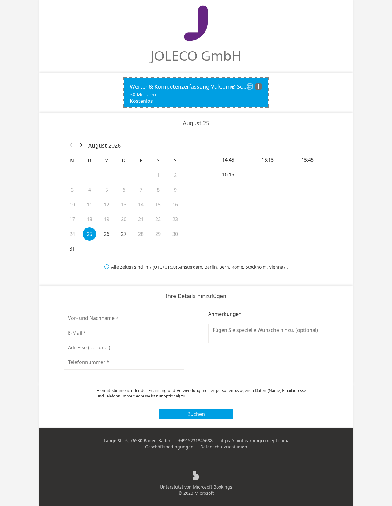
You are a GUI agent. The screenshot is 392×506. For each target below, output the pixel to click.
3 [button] (72, 189)
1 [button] (158, 175)
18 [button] (89, 219)
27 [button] (123, 234)
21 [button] (141, 219)
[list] (196, 92)
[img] (251, 87)
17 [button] (72, 219)
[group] (268, 167)
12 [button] (106, 204)
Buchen (196, 414)
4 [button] (89, 189)
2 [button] (175, 175)
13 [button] (123, 204)
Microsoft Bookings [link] (212, 487)
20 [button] (123, 219)
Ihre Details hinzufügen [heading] (196, 296)
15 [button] (158, 204)
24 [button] (72, 234)
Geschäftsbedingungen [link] (169, 447)
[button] (71, 145)
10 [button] (72, 204)
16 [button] (175, 204)
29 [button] (158, 234)
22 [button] (158, 219)
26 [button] (106, 234)
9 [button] (175, 189)
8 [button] (158, 189)
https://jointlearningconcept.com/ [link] (253, 440)
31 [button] (72, 248)
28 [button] (141, 234)
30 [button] (175, 234)
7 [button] (141, 189)
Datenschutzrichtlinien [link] (223, 447)
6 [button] (124, 189)
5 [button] (106, 189)
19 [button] (106, 219)
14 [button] (141, 204)
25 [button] (89, 234)
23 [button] (175, 219)
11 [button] (89, 204)
